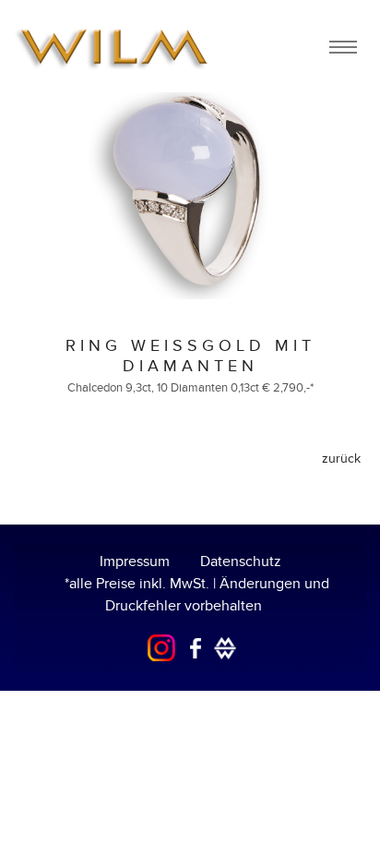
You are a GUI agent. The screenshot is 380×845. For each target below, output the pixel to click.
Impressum (135, 561)
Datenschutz (240, 561)
